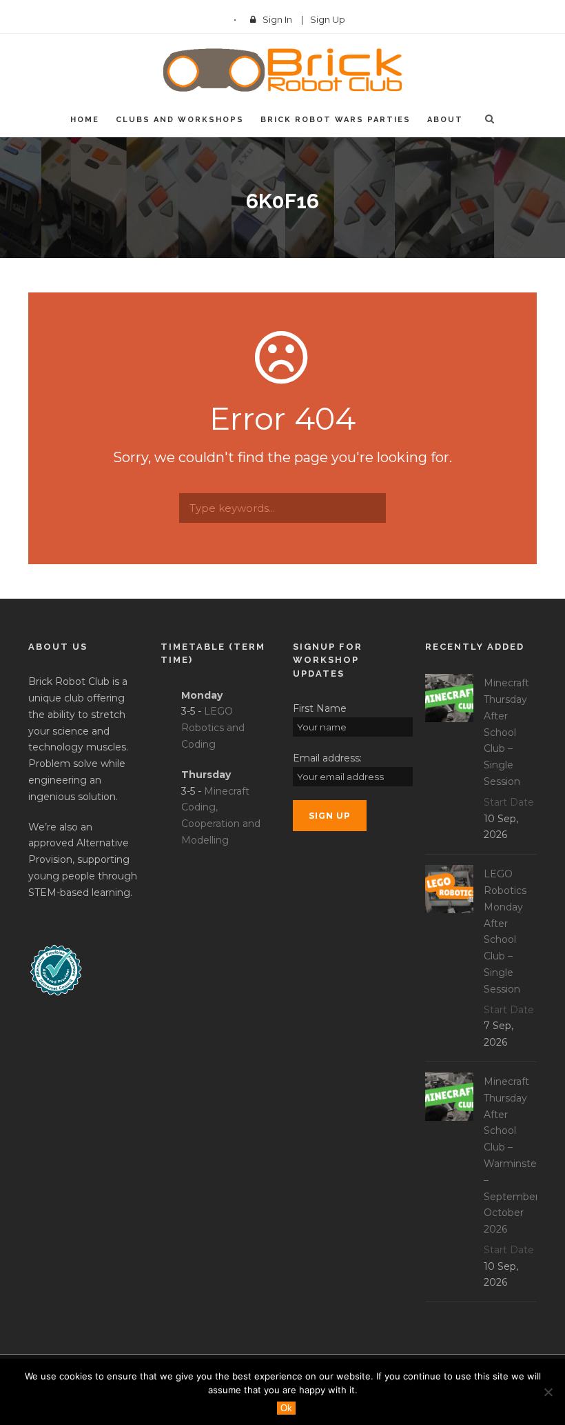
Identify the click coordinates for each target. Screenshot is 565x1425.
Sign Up (327, 19)
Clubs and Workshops (180, 119)
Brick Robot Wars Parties (335, 119)
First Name (320, 708)
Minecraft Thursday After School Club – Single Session (506, 732)
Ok (286, 1408)
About (445, 119)
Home (84, 119)
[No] (548, 1392)
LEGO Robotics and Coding (213, 727)
